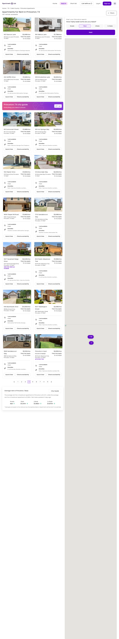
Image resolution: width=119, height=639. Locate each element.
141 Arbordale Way (41, 172)
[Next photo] (29, 24)
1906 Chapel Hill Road (11, 214)
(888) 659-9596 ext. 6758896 (9, 267)
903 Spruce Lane (10, 34)
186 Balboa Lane (40, 34)
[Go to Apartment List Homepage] (9, 3)
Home (4, 8)
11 (47, 382)
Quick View (9, 54)
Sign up (107, 3)
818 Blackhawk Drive (11, 306)
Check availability (23, 54)
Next (90, 32)
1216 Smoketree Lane (42, 77)
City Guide (55, 391)
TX (8, 8)
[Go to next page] (51, 381)
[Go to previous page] (14, 381)
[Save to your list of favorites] (28, 21)
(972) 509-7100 (39, 359)
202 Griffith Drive (10, 77)
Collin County (15, 8)
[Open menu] (115, 3)
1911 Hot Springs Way (42, 129)
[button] (90, 337)
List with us (88, 4)
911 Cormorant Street (11, 129)
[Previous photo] (4, 24)
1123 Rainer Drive (9, 172)
